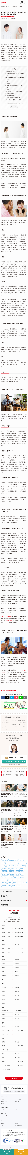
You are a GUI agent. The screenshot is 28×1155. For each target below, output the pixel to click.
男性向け (12, 16)
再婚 (14, 885)
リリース (2, 1125)
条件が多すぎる (10, 93)
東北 (3, 941)
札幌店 (3, 928)
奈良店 (17, 1019)
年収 (8, 81)
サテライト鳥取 (6, 1030)
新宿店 (17, 960)
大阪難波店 (18, 1011)
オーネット (11, 871)
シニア (9, 885)
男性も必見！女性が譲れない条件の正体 (14, 78)
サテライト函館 (19, 928)
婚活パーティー (15, 868)
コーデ (3, 865)
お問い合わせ (17, 1101)
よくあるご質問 (18, 1099)
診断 (13, 865)
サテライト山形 (6, 952)
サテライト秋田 (19, 948)
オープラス (3, 1109)
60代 (16, 877)
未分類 (19, 885)
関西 (3, 1007)
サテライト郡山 (19, 952)
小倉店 (17, 1053)
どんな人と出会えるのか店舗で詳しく (14, 761)
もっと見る (14, 106)
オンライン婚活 (19, 871)
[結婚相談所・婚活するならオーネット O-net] (4, 2)
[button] (3, 697)
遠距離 (23, 865)
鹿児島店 (17, 1057)
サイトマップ (3, 1099)
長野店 (3, 999)
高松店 (17, 1042)
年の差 (18, 865)
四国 (3, 1038)
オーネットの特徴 (6, 891)
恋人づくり (4, 880)
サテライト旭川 (6, 932)
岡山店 (3, 1026)
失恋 (19, 880)
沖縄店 (3, 1061)
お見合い (4, 885)
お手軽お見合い (9, 620)
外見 (8, 87)
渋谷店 (3, 964)
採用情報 (16, 1123)
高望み (14, 880)
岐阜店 (3, 995)
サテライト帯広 (6, 936)
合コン (17, 874)
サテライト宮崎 (6, 1069)
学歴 (8, 89)
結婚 (22, 868)
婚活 (4, 16)
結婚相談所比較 (6, 900)
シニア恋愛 (4, 860)
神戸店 (17, 1015)
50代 (12, 877)
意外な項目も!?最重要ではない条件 (13, 86)
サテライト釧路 (19, 932)
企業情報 (3, 1123)
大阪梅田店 (5, 1011)
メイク (8, 865)
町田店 (17, 964)
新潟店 (17, 999)
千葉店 (3, 971)
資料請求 (3, 1103)
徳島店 (3, 1042)
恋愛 (19, 882)
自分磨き (4, 868)
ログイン (16, 1109)
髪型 (17, 863)
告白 (12, 863)
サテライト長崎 (6, 1065)
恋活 (10, 880)
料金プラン (4, 896)
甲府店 (3, 1003)
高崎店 (17, 975)
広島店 (17, 1026)
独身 (15, 882)
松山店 (3, 1046)
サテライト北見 (19, 936)
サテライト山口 (6, 1034)
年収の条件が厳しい (11, 95)
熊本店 (3, 1057)
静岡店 (3, 991)
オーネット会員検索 (6, 616)
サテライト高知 (19, 1046)
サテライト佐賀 (19, 1061)
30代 (3, 877)
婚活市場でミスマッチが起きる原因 (13, 92)
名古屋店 (4, 987)
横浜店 (3, 968)
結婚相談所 (4, 871)
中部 (3, 984)
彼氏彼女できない (13, 860)
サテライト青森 (6, 948)
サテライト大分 (19, 1065)
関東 (3, 956)
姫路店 (3, 1019)
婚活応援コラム (4, 1101)
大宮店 (17, 968)
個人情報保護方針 (18, 1125)
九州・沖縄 (5, 1050)
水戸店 (3, 979)
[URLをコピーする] (25, 697)
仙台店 (17, 944)
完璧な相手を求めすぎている (13, 97)
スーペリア (3, 1115)
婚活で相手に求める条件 (10, 72)
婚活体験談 (4, 905)
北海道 (4, 925)
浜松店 (17, 991)
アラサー (21, 860)
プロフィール (5, 874)
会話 (3, 863)
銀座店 (3, 960)
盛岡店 (3, 944)
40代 (7, 877)
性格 (8, 79)
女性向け (7, 16)
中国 (3, 1023)
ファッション (23, 863)
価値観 (8, 83)
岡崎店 (17, 987)
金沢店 (17, 995)
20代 (22, 874)
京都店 (3, 1015)
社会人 (21, 877)
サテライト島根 (19, 1030)
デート (7, 863)
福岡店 (3, 1053)
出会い (24, 882)
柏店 (16, 971)
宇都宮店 (4, 975)
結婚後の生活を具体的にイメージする (15, 103)
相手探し (10, 882)
